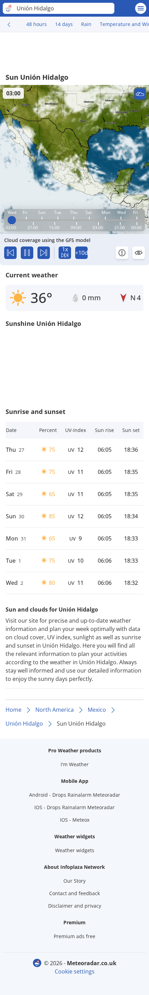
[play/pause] (27, 252)
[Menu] (140, 8)
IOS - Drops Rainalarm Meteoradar (74, 807)
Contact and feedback (74, 893)
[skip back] (10, 252)
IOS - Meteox (74, 819)
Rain (86, 24)
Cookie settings (75, 971)
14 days (64, 24)
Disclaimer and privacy (74, 905)
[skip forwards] (43, 252)
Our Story (74, 880)
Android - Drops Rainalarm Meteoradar (74, 794)
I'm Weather (75, 764)
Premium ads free (74, 936)
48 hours (36, 24)
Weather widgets (74, 850)
